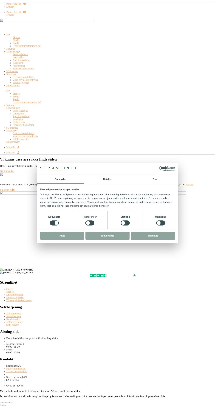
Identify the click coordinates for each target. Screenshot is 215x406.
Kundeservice (13, 85)
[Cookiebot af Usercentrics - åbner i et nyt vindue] (161, 168)
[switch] (89, 223)
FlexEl (16, 40)
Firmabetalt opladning (23, 68)
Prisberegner (19, 65)
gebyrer (189, 184)
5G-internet (12, 71)
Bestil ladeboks (20, 54)
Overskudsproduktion (23, 77)
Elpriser (16, 37)
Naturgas (10, 48)
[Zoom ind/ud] (1, 402)
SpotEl (16, 43)
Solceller (10, 74)
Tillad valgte (107, 235)
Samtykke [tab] (60, 179)
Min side (11, 147)
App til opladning (21, 60)
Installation (18, 63)
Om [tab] (155, 179)
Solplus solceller (21, 82)
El (7, 34)
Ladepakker (18, 57)
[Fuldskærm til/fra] (4, 402)
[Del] (7, 402)
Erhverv (10, 6)
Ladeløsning (12, 51)
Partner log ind (14, 4)
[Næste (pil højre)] (4, 405)
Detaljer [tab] (107, 179)
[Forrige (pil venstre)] (1, 405)
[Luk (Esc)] (10, 402)
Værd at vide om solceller (25, 80)
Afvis (62, 235)
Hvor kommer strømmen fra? (27, 46)
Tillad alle (153, 235)
